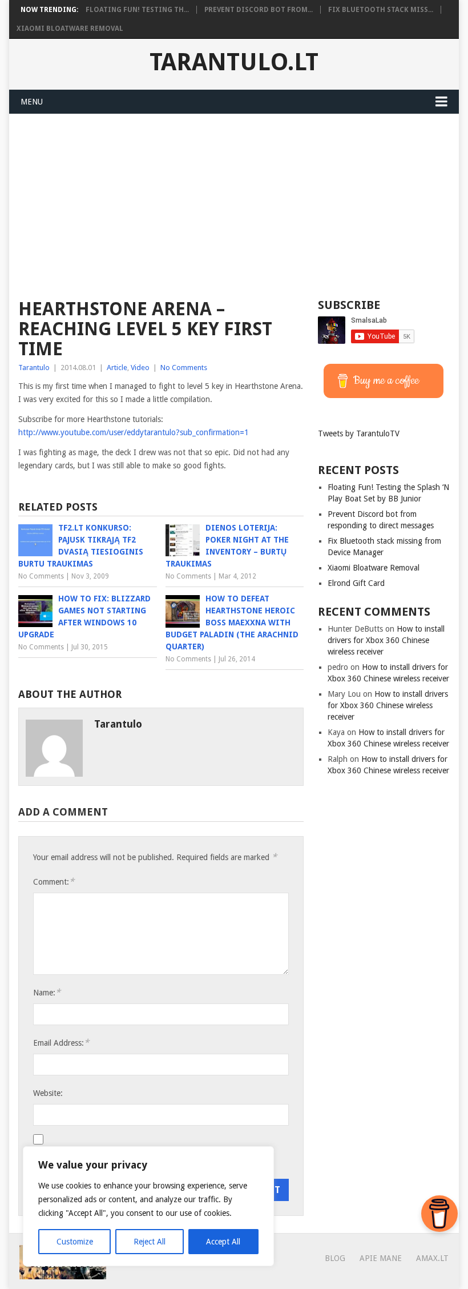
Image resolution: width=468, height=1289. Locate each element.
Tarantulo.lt (234, 62)
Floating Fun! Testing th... (137, 10)
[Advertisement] (234, 200)
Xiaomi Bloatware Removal (70, 29)
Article (117, 367)
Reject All (150, 1241)
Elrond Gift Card (356, 583)
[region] (148, 1206)
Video (140, 367)
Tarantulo (34, 367)
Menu (32, 101)
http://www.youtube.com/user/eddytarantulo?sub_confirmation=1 (133, 432)
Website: (48, 1093)
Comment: (53, 881)
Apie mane (381, 1258)
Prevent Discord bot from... (258, 10)
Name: (46, 992)
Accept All (223, 1241)
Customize (75, 1241)
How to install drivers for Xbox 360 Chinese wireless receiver (386, 640)
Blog (335, 1258)
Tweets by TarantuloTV (359, 433)
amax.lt (432, 1258)
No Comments (183, 367)
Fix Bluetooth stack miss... (380, 10)
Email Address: (61, 1042)
